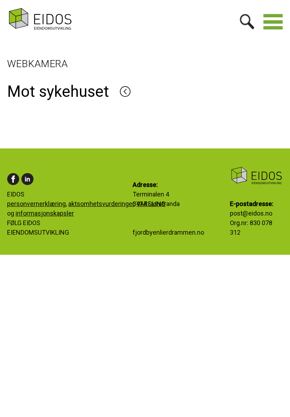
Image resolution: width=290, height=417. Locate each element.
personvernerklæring (36, 203)
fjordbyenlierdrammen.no (168, 232)
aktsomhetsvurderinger (101, 203)
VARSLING (151, 203)
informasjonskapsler (45, 213)
